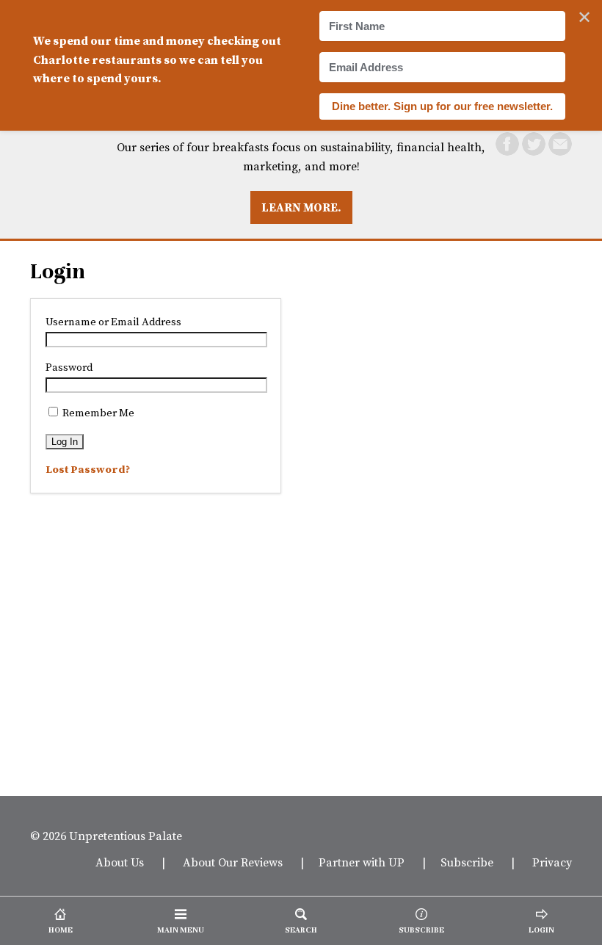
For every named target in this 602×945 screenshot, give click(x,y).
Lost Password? (88, 469)
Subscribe (466, 862)
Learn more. (301, 207)
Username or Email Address (113, 321)
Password (69, 367)
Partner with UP (362, 862)
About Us (119, 862)
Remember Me (97, 412)
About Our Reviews (233, 862)
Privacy (552, 862)
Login (57, 271)
